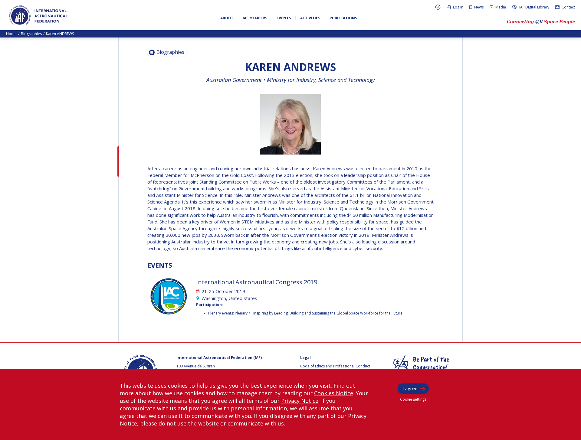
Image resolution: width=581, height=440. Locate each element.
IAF (38, 15)
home (11, 33)
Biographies (31, 33)
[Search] (438, 7)
